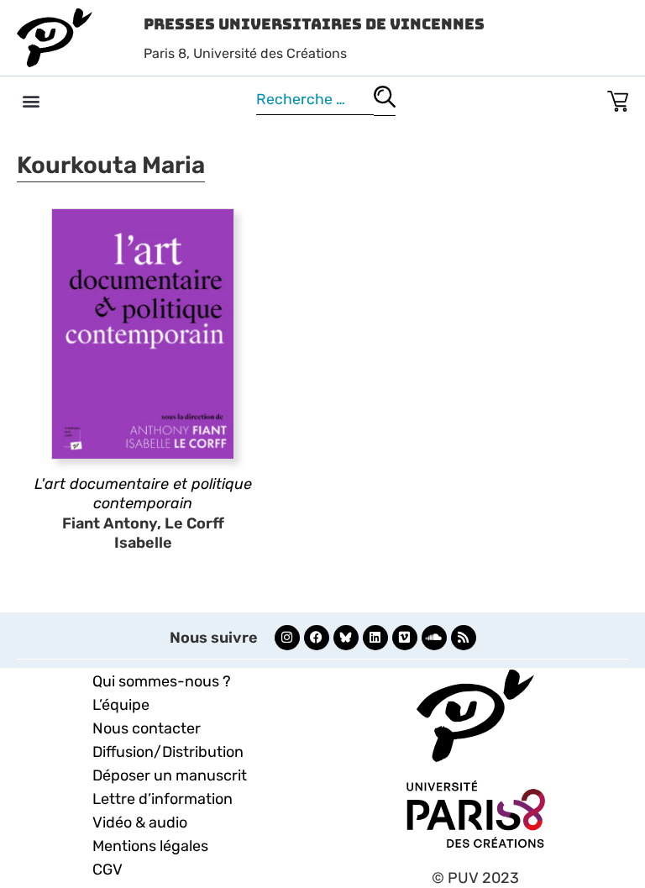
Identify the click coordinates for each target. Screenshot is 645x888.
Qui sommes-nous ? (161, 681)
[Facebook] (316, 637)
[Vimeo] (404, 637)
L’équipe (120, 705)
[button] (31, 100)
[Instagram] (287, 637)
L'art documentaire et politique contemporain (143, 493)
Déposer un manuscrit (169, 775)
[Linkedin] (375, 637)
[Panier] (617, 98)
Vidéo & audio (139, 822)
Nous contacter (146, 728)
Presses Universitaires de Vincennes (314, 24)
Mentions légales (150, 846)
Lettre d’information (162, 799)
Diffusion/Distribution (168, 752)
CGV (107, 869)
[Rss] (463, 637)
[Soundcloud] (434, 637)
